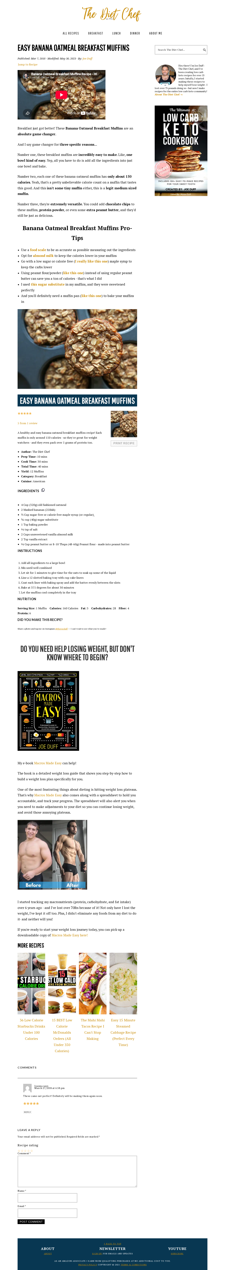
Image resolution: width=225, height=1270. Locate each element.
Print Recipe (123, 443)
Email (22, 1206)
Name (22, 1190)
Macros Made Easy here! (70, 935)
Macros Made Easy (48, 763)
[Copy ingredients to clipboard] (43, 490)
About (48, 1253)
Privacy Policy (87, 1264)
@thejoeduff (61, 628)
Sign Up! (97, 1253)
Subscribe (177, 1253)
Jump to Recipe (27, 64)
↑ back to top (112, 1243)
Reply (27, 1112)
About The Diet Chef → (169, 94)
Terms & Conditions (134, 1264)
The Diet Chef (112, 12)
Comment (24, 1153)
